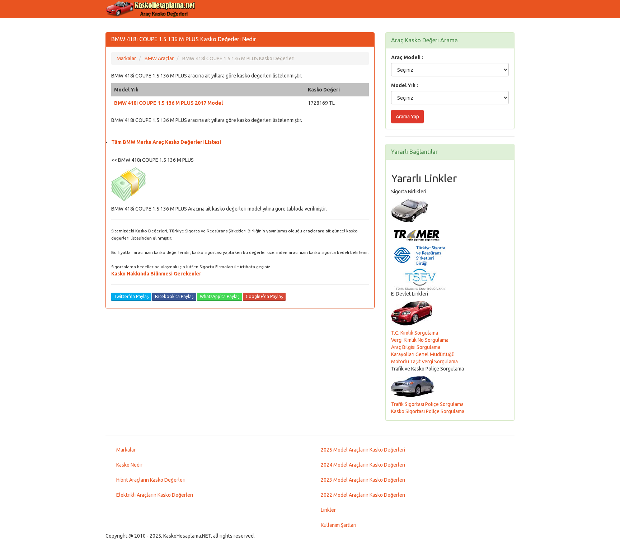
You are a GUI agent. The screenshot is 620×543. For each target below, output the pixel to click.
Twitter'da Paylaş (131, 296)
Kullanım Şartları (338, 525)
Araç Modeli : (407, 57)
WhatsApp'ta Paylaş (219, 296)
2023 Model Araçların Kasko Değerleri (363, 480)
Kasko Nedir (129, 465)
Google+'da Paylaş (264, 296)
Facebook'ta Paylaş (174, 296)
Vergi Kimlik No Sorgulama (419, 340)
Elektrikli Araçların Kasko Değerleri (154, 495)
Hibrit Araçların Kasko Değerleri (150, 480)
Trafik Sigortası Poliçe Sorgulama (427, 404)
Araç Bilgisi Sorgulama (415, 347)
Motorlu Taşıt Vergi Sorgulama (424, 361)
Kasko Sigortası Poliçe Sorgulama (427, 411)
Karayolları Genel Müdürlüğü (423, 354)
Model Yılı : (404, 85)
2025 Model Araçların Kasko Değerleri (363, 450)
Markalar (126, 450)
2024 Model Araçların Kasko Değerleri (363, 465)
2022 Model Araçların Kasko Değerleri (363, 495)
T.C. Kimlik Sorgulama (414, 333)
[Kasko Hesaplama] (152, 9)
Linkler (328, 510)
